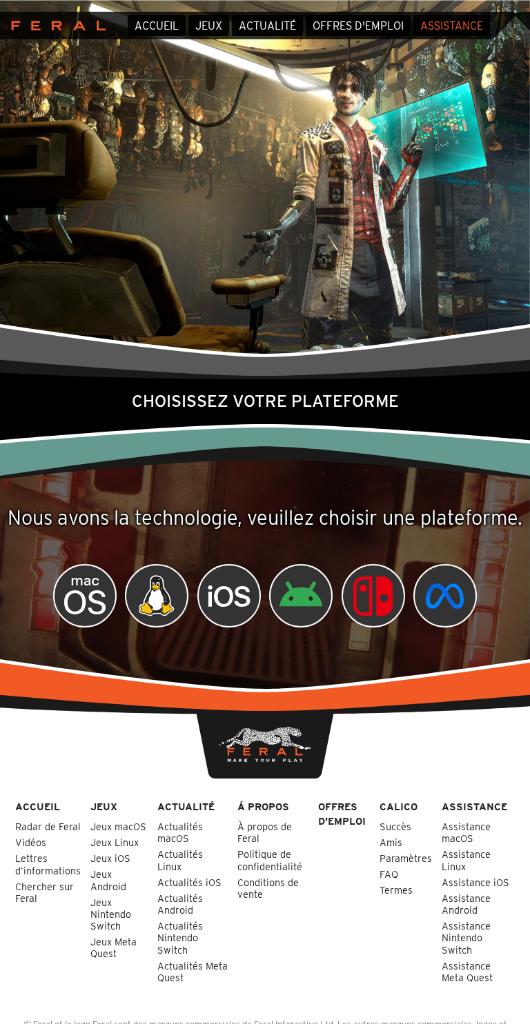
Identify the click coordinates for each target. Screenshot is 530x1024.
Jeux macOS (118, 826)
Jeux (208, 25)
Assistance (451, 25)
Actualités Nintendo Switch (180, 938)
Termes (396, 890)
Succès (395, 826)
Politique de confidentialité (269, 860)
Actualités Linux (180, 860)
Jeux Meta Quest (113, 947)
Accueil (157, 25)
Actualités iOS (189, 882)
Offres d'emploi (358, 25)
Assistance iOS (475, 882)
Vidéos (30, 842)
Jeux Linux (114, 842)
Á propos (263, 806)
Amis (391, 842)
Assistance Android (466, 904)
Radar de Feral (48, 826)
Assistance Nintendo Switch (466, 938)
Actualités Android (180, 904)
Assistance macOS (466, 832)
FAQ (389, 874)
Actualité (267, 25)
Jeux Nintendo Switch (110, 914)
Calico (399, 806)
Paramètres (406, 858)
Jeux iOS (110, 858)
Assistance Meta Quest (467, 971)
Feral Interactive (55, 25)
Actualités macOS (180, 832)
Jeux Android (108, 880)
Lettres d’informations (48, 864)
